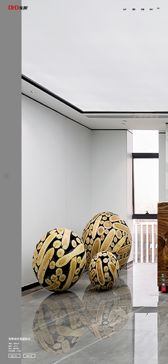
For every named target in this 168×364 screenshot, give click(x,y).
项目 (133, 10)
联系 (151, 10)
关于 (124, 10)
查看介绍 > (14, 356)
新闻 (142, 10)
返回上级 (29, 356)
